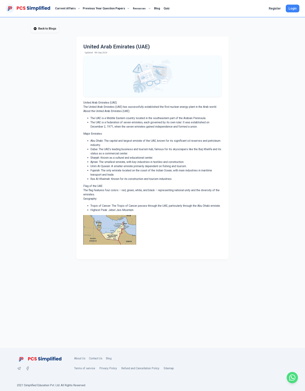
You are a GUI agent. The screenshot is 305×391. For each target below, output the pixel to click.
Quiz (167, 8)
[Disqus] (152, 304)
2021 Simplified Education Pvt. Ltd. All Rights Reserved (51, 385)
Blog (157, 8)
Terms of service (84, 368)
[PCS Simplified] (28, 8)
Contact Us (95, 358)
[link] (19, 368)
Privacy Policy (108, 368)
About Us (79, 358)
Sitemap (169, 368)
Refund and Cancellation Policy (140, 368)
